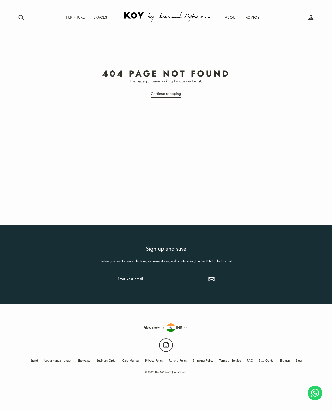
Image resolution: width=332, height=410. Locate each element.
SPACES (100, 17)
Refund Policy (178, 360)
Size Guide (266, 360)
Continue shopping (166, 93)
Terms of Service (230, 360)
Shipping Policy (203, 360)
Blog (299, 360)
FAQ (250, 360)
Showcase (84, 360)
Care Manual (130, 360)
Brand (34, 360)
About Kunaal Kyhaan (58, 360)
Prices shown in (153, 327)
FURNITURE (75, 17)
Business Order (106, 360)
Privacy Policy (154, 360)
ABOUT (231, 17)
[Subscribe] (211, 279)
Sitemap (285, 360)
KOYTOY (252, 17)
